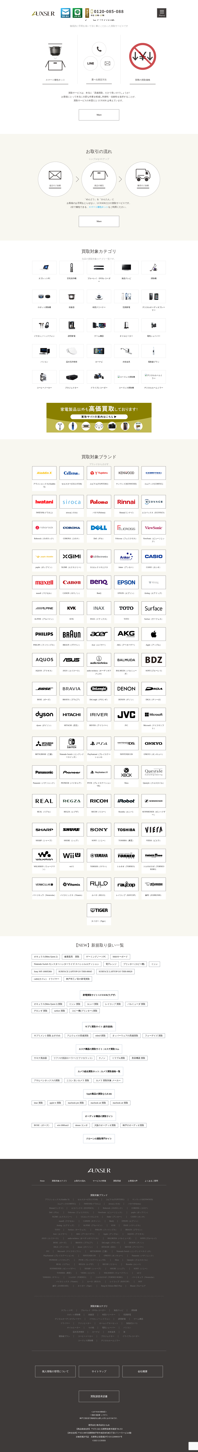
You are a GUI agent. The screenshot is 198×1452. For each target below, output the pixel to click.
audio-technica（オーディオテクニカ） (99, 672)
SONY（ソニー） (99, 840)
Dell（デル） (99, 538)
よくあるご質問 (151, 1181)
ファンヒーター (84, 1323)
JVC (126, 725)
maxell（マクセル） (44, 593)
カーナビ (99, 362)
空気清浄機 (71, 278)
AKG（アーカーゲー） (126, 645)
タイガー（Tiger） (99, 921)
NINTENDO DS (126, 754)
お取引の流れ (80, 1181)
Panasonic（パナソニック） (44, 783)
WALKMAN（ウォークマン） (44, 867)
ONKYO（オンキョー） (154, 754)
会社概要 (142, 1371)
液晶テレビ (126, 278)
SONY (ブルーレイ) (154, 671)
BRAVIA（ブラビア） (72, 699)
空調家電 (126, 307)
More (99, 115)
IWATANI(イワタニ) (44, 512)
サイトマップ (99, 1371)
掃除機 (154, 278)
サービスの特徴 (99, 1181)
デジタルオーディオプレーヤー (153, 308)
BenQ (99, 593)
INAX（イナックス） (99, 619)
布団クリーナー (99, 307)
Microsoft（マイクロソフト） (153, 726)
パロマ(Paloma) (99, 512)
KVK (72, 619)
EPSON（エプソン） (126, 593)
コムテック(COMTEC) (153, 484)
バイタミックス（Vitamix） (71, 895)
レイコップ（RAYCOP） (126, 895)
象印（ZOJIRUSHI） (153, 895)
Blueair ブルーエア (138, 1286)
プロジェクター (71, 388)
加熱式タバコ (132, 1323)
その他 (91, 1327)
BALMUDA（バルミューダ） (126, 672)
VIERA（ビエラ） (153, 840)
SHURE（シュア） (71, 840)
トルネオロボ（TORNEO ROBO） (153, 867)
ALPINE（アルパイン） (44, 619)
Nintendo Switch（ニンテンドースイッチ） (72, 755)
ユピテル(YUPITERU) (99, 484)
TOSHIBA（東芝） (126, 840)
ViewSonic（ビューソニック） (153, 540)
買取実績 (117, 1181)
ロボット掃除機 (44, 307)
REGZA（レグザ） (72, 812)
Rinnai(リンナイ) (126, 512)
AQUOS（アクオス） (44, 671)
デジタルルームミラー (153, 388)
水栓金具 (126, 362)
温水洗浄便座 (71, 362)
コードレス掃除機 (126, 388)
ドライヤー (65, 1323)
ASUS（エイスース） (72, 671)
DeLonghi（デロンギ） (99, 699)
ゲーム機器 (99, 336)
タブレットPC (44, 278)
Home (42, 1181)
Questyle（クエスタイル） (154, 783)
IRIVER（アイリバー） (99, 725)
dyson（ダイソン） (44, 725)
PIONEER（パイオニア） (71, 783)
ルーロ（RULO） (99, 895)
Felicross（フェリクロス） (126, 538)
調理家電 (71, 336)
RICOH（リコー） (99, 812)
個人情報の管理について (55, 1371)
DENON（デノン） (126, 699)
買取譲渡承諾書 (99, 1396)
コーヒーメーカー (44, 388)
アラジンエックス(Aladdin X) (44, 485)
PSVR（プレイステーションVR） (99, 784)
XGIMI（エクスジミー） (71, 567)
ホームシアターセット (108, 1323)
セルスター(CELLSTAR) (72, 484)
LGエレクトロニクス (99, 567)
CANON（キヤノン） (72, 593)
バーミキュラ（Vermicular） (44, 895)
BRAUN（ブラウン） (72, 645)
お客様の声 (133, 1181)
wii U (72, 866)
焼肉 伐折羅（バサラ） (100, 1415)
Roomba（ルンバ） (126, 812)
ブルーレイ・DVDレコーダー (99, 279)
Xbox (126, 783)
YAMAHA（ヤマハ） (99, 866)
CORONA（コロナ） (71, 538)
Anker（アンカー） (126, 567)
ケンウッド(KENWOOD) (126, 484)
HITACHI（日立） (71, 725)
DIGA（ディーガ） (154, 699)
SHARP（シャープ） (44, 840)
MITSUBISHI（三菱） (44, 754)
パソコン (44, 362)
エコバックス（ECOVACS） (154, 512)
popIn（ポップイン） (44, 567)
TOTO (126, 619)
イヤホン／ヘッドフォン (44, 336)
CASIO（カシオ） (153, 567)
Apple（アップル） (154, 645)
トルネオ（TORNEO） (126, 866)
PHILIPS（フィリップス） (44, 645)
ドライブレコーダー (99, 388)
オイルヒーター (126, 336)
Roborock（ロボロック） (44, 538)
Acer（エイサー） (99, 645)
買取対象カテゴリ (59, 1181)
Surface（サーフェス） (153, 619)
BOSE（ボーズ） (44, 699)
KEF (140, 1281)
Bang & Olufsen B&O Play (111, 1286)
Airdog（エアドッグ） (153, 593)
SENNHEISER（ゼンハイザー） (153, 813)
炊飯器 (71, 307)
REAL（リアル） (44, 812)
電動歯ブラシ (153, 362)
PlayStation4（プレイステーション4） (99, 755)
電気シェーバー (153, 336)
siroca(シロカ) (71, 512)
